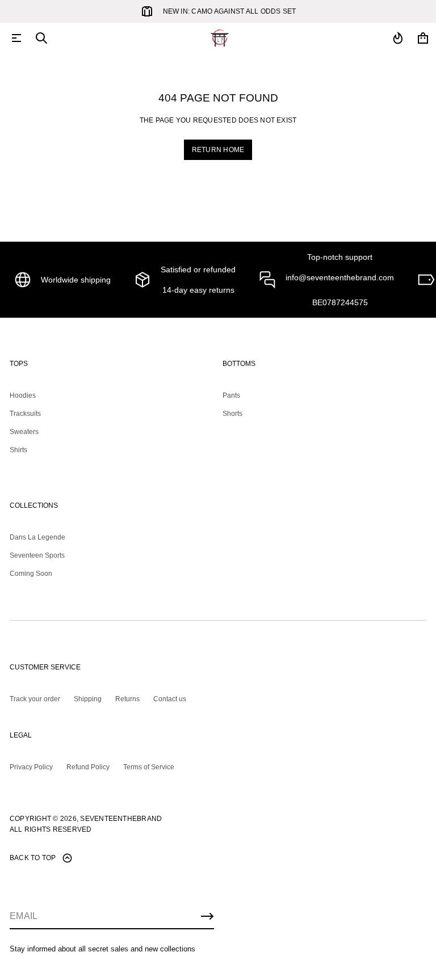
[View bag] (422, 38)
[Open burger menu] (16, 38)
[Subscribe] (207, 916)
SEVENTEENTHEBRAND (121, 819)
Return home (218, 150)
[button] (41, 38)
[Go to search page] (41, 38)
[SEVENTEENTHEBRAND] (220, 38)
